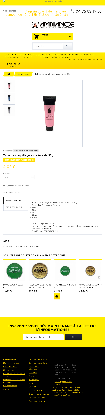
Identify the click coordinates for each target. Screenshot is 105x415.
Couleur (6, 173)
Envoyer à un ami (13, 192)
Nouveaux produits (11, 359)
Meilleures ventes (11, 363)
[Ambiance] (52, 25)
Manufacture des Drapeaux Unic (66, 387)
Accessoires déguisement (34, 368)
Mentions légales (10, 370)
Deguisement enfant (44, 56)
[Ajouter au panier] (57, 296)
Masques (90, 59)
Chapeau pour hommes (39, 394)
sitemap (6, 389)
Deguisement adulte (28, 56)
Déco (99, 59)
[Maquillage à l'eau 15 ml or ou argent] (40, 270)
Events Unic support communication (67, 392)
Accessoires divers (37, 401)
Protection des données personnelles (14, 381)
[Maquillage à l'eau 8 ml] (65, 270)
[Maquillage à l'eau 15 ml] (14, 270)
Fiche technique (14, 207)
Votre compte (9, 11)
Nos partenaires (10, 386)
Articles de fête (13, 65)
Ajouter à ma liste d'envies (17, 186)
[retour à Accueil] (8, 74)
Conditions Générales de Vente (14, 375)
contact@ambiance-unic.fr (63, 383)
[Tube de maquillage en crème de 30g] (49, 113)
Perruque (33, 372)
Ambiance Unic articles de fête (65, 390)
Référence (7, 151)
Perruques (75, 55)
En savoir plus (13, 200)
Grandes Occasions (11, 56)
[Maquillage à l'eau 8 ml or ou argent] (90, 270)
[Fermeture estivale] (52, 2)
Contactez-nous (10, 366)
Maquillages (76, 59)
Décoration (34, 387)
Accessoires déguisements (60, 56)
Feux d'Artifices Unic (61, 395)
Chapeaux (89, 55)
